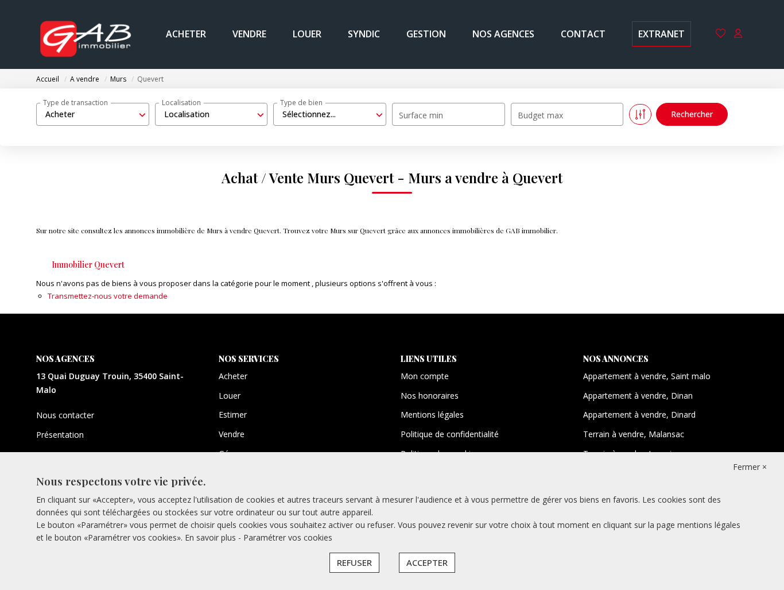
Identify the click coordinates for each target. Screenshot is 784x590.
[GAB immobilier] (85, 34)
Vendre (231, 434)
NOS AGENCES (503, 34)
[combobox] (93, 114)
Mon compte (425, 376)
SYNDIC (364, 34)
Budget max (540, 115)
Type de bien (301, 102)
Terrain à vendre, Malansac (633, 434)
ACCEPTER (427, 562)
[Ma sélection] (721, 34)
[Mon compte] (738, 34)
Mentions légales (432, 414)
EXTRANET (661, 34)
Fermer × (750, 466)
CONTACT (583, 34)
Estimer (233, 414)
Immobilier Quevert (88, 264)
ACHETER (186, 34)
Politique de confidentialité (450, 434)
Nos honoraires (430, 395)
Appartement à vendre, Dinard (639, 414)
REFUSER (354, 562)
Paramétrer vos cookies (287, 537)
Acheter (233, 376)
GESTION (426, 34)
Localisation (181, 102)
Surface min (421, 115)
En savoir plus (211, 537)
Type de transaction (75, 102)
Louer (229, 395)
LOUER (307, 34)
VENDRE (249, 34)
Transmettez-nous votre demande (108, 296)
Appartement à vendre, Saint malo (647, 376)
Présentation (60, 434)
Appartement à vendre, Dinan (638, 395)
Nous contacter (65, 415)
